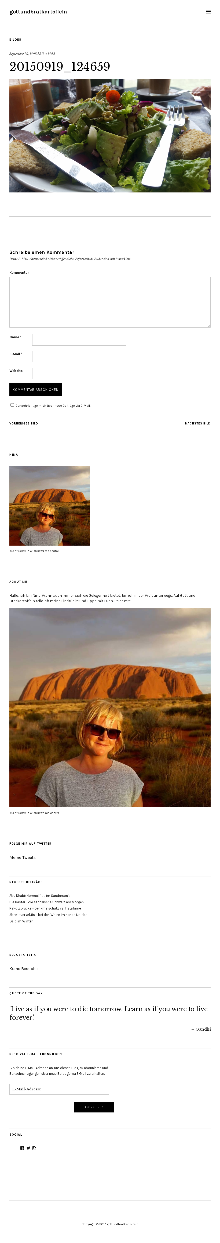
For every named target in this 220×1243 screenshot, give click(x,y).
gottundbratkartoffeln (38, 12)
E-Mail (15, 354)
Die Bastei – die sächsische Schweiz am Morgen (46, 902)
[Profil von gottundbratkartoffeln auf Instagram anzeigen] (34, 1148)
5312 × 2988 (46, 54)
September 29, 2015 (23, 54)
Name (15, 337)
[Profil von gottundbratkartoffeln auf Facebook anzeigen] (22, 1148)
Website (16, 371)
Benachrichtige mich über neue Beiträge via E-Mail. (53, 406)
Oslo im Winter (20, 921)
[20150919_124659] (110, 191)
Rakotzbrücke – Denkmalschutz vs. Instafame (45, 908)
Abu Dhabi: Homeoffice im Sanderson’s (40, 896)
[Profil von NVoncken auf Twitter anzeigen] (28, 1148)
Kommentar (19, 273)
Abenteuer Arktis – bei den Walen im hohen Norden (48, 915)
